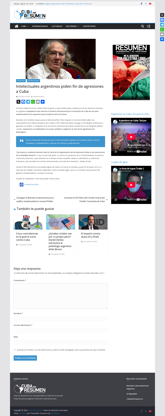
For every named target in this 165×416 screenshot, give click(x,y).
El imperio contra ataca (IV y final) (90, 235)
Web (16, 337)
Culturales (57, 26)
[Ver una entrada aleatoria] (148, 26)
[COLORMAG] (30, 385)
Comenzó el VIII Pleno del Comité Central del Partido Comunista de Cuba (84, 199)
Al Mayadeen (132, 394)
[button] (27, 26)
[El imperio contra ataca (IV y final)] (93, 216)
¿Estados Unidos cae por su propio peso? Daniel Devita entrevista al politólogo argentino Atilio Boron (60, 241)
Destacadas (21, 81)
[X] (162, 15)
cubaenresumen (38, 96)
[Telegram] (162, 24)
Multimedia (71, 26)
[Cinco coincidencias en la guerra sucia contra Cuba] (28, 216)
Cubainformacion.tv (135, 399)
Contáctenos (89, 26)
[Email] (162, 34)
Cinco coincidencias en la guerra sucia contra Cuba (27, 236)
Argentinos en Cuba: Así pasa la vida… (130, 113)
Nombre (18, 313)
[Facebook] (162, 19)
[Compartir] (162, 39)
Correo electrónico (23, 325)
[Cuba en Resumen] (16, 26)
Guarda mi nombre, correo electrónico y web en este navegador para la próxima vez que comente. (61, 350)
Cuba (23, 26)
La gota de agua (119, 162)
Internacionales (40, 26)
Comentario (20, 280)
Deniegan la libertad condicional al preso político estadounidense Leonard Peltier (35, 199)
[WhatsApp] (162, 29)
